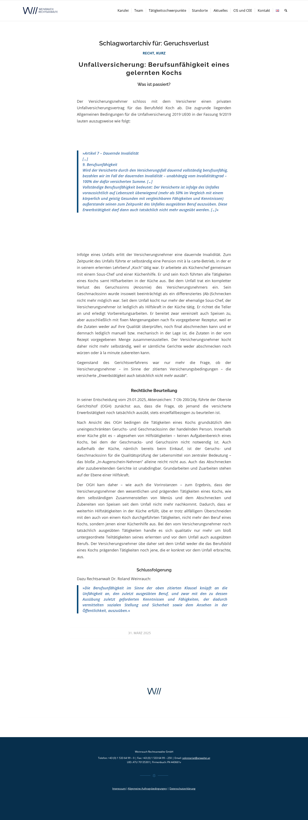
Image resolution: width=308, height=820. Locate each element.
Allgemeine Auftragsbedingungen (147, 788)
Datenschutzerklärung (182, 788)
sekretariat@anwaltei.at (196, 758)
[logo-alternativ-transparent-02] (40, 10)
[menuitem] (123, 10)
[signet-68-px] (154, 691)
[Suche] (286, 10)
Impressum (119, 788)
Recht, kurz (154, 53)
